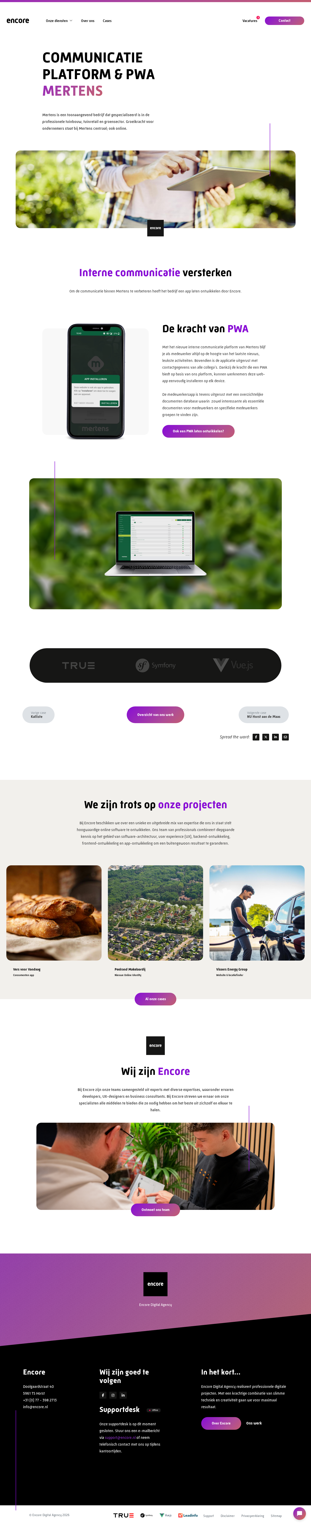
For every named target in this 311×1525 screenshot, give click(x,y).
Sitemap (276, 1516)
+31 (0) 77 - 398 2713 (40, 1400)
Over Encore (221, 1423)
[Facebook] (103, 1395)
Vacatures (249, 21)
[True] (123, 1515)
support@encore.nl (120, 1437)
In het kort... (221, 1372)
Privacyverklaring (252, 1516)
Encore (34, 1372)
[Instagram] (113, 1395)
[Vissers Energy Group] (155, 911)
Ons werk (254, 1423)
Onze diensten (57, 21)
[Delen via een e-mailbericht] (285, 737)
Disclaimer (228, 1516)
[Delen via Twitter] (265, 737)
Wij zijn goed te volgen (124, 1376)
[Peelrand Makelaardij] (54, 911)
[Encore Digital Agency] (18, 21)
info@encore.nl (35, 1407)
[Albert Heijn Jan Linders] (257, 911)
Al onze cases (155, 999)
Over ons (87, 21)
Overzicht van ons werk (155, 715)
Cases (107, 21)
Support (208, 1516)
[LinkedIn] (123, 1395)
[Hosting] (78, 665)
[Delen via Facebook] (256, 737)
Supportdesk (119, 1409)
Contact (284, 20)
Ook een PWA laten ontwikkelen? (198, 431)
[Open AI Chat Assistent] (299, 1513)
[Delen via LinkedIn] (275, 737)
